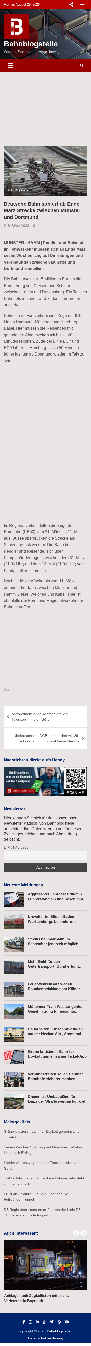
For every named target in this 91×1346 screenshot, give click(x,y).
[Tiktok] (44, 1322)
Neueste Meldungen (23, 885)
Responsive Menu (71, 4)
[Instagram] (30, 1322)
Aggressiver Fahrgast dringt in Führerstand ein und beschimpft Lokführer (56, 899)
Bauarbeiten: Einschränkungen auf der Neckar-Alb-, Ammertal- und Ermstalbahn (55, 1034)
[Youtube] (67, 1322)
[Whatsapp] (59, 1322)
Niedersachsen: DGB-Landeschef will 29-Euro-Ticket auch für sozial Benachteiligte (46, 738)
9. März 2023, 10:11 (24, 226)
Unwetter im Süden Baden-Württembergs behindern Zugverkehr (51, 921)
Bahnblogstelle (31, 44)
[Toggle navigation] (10, 65)
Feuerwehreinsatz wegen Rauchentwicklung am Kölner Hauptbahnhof (54, 989)
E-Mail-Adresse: (16, 847)
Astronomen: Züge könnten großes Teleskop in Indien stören (40, 716)
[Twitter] (52, 1322)
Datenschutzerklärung (45, 1338)
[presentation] (76, 1233)
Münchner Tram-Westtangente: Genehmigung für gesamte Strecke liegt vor (55, 1011)
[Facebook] (23, 1322)
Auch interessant (21, 1233)
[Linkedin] (37, 1322)
